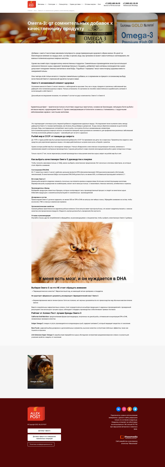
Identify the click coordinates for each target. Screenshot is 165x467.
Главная (30, 10)
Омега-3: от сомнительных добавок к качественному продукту (56, 10)
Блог (35, 10)
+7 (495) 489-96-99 (112, 3)
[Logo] (32, 4)
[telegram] (135, 409)
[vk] (118, 409)
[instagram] (124, 409)
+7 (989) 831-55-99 (130, 3)
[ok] (129, 409)
